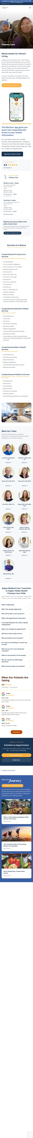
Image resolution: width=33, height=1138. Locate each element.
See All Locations (8, 214)
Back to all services (9, 770)
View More (16, 732)
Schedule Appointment (12, 85)
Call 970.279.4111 (17, 755)
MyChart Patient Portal (12, 154)
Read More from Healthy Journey (12, 785)
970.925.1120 (19, 2)
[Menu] (30, 7)
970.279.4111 (8, 194)
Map (16, 194)
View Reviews (7, 167)
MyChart (17, 760)
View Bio (7, 462)
